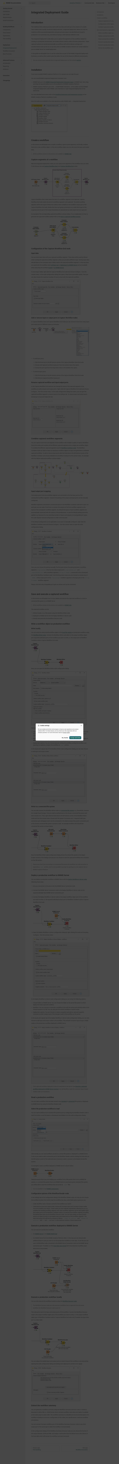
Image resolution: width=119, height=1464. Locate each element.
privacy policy (66, 732)
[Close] (81, 725)
